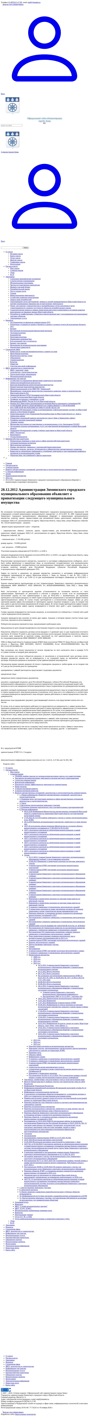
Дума (12, 273)
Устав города (15, 258)
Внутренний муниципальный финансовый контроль (31, 331)
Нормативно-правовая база (21, 339)
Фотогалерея (15, 264)
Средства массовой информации (23, 366)
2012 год (9, 478)
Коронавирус (15, 435)
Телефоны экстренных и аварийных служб (27, 399)
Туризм (13, 293)
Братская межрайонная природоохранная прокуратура (31, 385)
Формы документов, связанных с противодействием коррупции (35, 447)
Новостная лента (12, 1383)
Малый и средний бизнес (20, 287)
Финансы (9, 320)
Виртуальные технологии (25, 1414)
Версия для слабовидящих (13, 4)
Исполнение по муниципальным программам (28, 345)
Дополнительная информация (17, 1381)
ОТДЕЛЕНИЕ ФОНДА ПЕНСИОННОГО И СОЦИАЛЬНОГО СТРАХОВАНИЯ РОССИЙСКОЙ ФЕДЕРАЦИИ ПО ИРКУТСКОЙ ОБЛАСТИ (42, 407)
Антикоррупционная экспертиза (23, 443)
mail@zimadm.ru (34, 2)
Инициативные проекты (15, 1377)
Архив (8, 474)
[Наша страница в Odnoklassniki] (2, 1410)
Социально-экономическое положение (25, 279)
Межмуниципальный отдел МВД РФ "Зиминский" (30, 389)
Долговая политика (18, 333)
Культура (13, 362)
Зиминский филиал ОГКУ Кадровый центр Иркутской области (35, 395)
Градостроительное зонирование (23, 374)
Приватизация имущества (16, 476)
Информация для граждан (16, 379)
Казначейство (15, 335)
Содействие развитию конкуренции (24, 297)
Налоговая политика (18, 337)
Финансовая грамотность (20, 347)
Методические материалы (20, 445)
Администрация (16, 270)
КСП (12, 275)
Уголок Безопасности (18, 437)
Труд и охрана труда (18, 291)
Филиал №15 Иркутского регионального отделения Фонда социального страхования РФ (45, 403)
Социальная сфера (13, 349)
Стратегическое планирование (22, 281)
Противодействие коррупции (17, 439)
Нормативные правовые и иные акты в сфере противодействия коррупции (40, 441)
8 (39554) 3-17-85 (15, 2)
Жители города (16, 260)
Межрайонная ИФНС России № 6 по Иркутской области (32, 401)
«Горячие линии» (17, 422)
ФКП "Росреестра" (17, 433)
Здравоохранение (17, 360)
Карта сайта (10, 1385)
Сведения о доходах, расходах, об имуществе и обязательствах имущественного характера (46, 449)
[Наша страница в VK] (3, 1410)
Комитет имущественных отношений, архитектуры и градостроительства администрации (41, 469)
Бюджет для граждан (18, 343)
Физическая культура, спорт (21, 356)
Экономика (10, 277)
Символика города (17, 262)
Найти (26, 248)
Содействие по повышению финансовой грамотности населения (36, 381)
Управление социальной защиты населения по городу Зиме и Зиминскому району (42, 418)
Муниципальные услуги (15, 1371)
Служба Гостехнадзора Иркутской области (27, 397)
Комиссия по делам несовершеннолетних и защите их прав (33, 351)
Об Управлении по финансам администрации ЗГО (30, 322)
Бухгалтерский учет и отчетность (23, 341)
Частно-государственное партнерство (25, 285)
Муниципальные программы (21, 283)
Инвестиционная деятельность (22, 295)
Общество (14, 364)
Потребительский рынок (20, 289)
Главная (9, 463)
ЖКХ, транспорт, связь (19, 370)
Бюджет (13, 329)
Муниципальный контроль (21, 376)
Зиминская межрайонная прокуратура (25, 383)
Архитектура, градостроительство (23, 372)
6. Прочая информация (15, 472)
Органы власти (12, 266)
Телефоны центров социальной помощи (26, 420)
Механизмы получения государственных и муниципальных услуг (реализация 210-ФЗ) (44, 424)
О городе (9, 252)
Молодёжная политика (19, 354)
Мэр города (14, 268)
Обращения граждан (14, 1375)
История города (16, 254)
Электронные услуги (18, 318)
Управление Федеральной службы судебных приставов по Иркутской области (41, 430)
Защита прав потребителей (21, 300)
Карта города (15, 256)
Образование (15, 358)
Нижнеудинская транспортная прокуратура (27, 387)
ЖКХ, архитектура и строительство (20, 368)
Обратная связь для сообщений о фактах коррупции (30, 455)
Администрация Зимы (10, 152)
